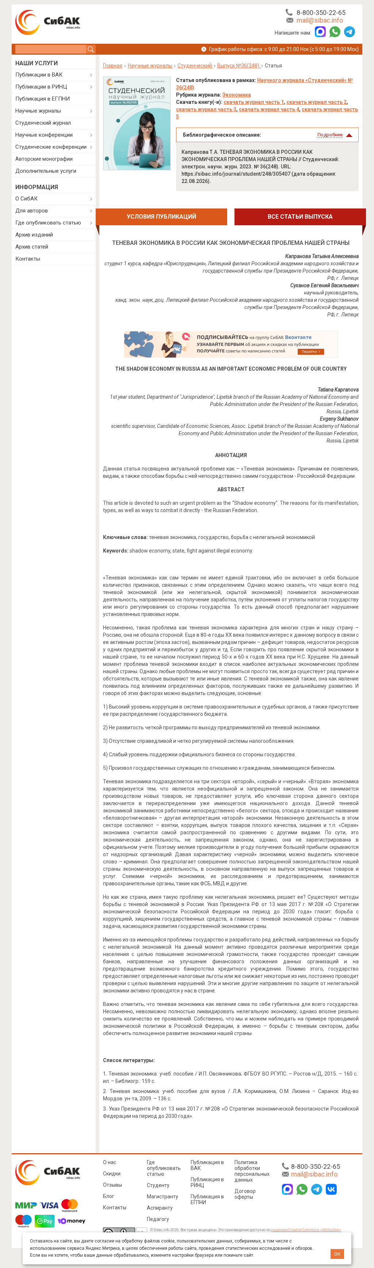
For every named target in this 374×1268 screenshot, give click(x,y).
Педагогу (158, 1219)
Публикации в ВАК (38, 74)
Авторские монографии (44, 159)
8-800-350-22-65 (321, 12)
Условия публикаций (161, 216)
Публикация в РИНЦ (207, 1182)
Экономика (236, 95)
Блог (108, 1196)
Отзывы (112, 1185)
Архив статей (31, 246)
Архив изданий (34, 234)
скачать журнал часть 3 (206, 109)
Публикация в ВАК (207, 1165)
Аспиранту (160, 1208)
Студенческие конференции (51, 147)
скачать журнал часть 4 (269, 109)
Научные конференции (44, 135)
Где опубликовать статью (48, 222)
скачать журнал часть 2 (316, 102)
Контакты (27, 258)
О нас (109, 1162)
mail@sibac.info (320, 20)
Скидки (112, 1174)
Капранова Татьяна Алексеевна (322, 256)
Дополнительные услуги (45, 171)
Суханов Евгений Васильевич (324, 285)
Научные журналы (38, 111)
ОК (337, 1254)
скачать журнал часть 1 (254, 102)
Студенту (158, 1185)
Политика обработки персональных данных (252, 1171)
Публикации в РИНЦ (41, 86)
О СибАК (26, 198)
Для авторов (31, 210)
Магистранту (162, 1196)
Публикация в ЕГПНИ (42, 98)
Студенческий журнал (43, 123)
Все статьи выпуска (300, 216)
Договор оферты (245, 1194)
